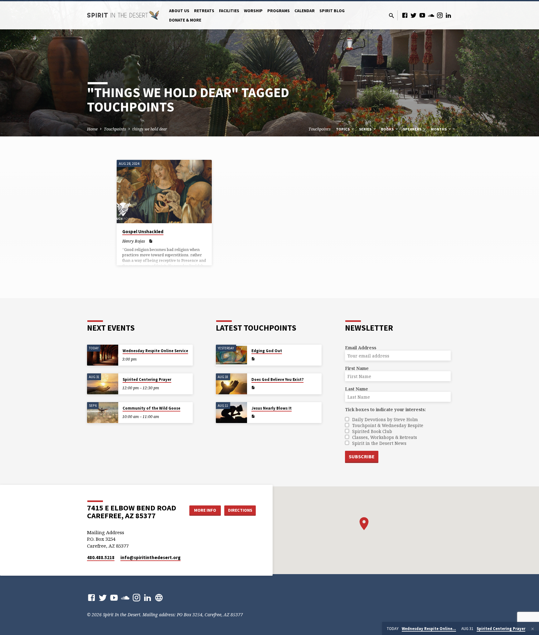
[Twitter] (413, 15)
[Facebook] (404, 15)
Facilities (229, 10)
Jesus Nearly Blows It (271, 408)
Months (439, 129)
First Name (357, 368)
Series (365, 129)
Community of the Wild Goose (151, 408)
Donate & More (185, 20)
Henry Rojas (133, 241)
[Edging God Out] (231, 355)
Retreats (204, 10)
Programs (278, 10)
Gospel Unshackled (142, 231)
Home (92, 129)
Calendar (304, 10)
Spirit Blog (332, 10)
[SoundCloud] (431, 15)
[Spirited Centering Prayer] (102, 383)
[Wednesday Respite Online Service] (102, 355)
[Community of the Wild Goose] (102, 412)
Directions (240, 510)
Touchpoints (115, 129)
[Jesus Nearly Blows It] (231, 412)
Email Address (360, 348)
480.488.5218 (100, 557)
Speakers (412, 129)
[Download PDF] (150, 241)
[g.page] (158, 597)
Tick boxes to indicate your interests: (385, 409)
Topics (343, 129)
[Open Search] (391, 15)
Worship (253, 10)
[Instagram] (439, 15)
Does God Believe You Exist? (277, 379)
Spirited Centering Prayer (147, 379)
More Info (205, 510)
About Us (179, 10)
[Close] (533, 629)
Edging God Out (266, 350)
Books (388, 129)
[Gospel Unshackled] (164, 192)
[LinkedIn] (448, 15)
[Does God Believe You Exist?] (231, 383)
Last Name (356, 389)
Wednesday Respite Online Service (155, 350)
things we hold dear (149, 129)
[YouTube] (422, 15)
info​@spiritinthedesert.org (150, 557)
